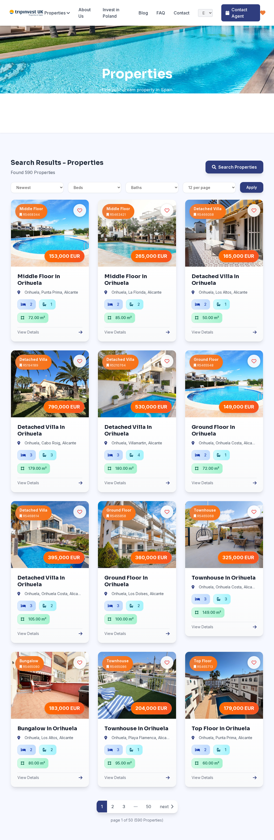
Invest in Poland (111, 13)
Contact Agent (239, 13)
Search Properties (237, 167)
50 (148, 806)
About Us (84, 13)
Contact (181, 13)
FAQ (161, 13)
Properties (55, 13)
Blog (143, 13)
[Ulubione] (262, 13)
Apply (251, 187)
